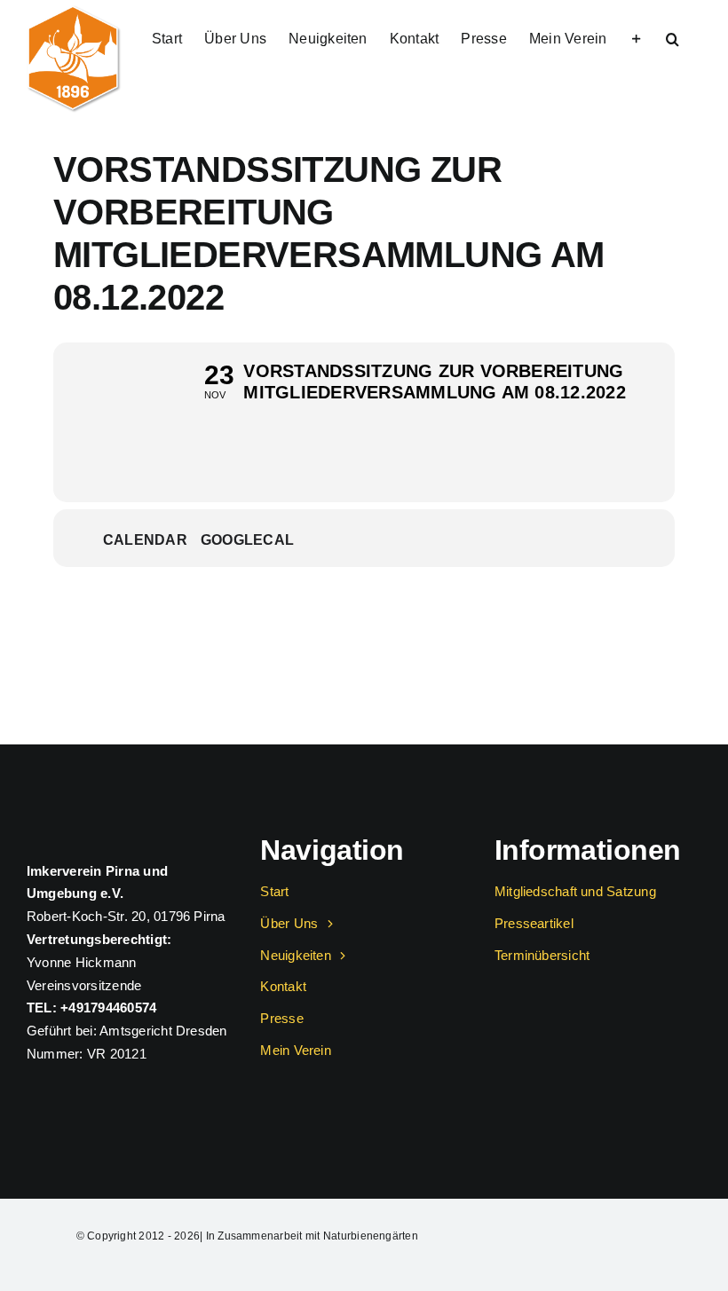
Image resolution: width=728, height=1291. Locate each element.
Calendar (145, 539)
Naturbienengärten (370, 1236)
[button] (672, 37)
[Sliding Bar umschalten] (636, 37)
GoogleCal (247, 539)
